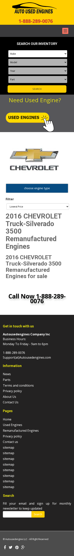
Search (38, 514)
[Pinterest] (17, 548)
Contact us (10, 442)
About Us (9, 397)
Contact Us (10, 402)
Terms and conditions (18, 385)
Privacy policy (12, 391)
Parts (6, 380)
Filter (10, 199)
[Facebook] (5, 548)
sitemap (8, 447)
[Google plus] (23, 548)
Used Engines (12, 425)
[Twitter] (11, 548)
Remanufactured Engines (21, 430)
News (7, 374)
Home (7, 419)
